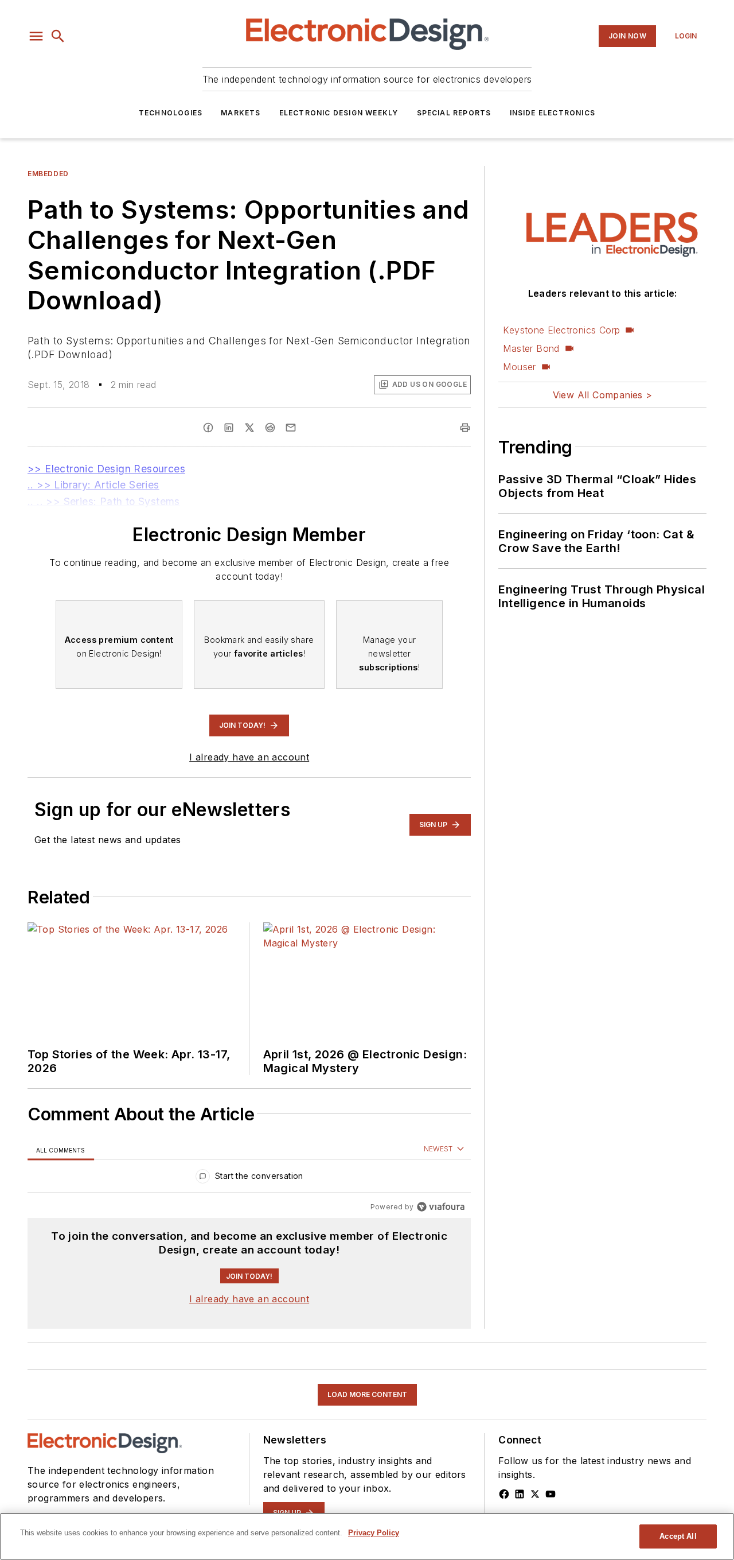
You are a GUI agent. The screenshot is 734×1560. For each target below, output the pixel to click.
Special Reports (454, 112)
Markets (240, 112)
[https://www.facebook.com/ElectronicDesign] (504, 1494)
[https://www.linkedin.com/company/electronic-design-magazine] (519, 1494)
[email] (290, 427)
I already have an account (249, 757)
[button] (36, 36)
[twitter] (249, 427)
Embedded (48, 173)
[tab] (61, 1149)
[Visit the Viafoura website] (440, 1207)
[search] (58, 36)
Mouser (519, 366)
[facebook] (208, 427)
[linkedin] (229, 427)
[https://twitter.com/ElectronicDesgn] (535, 1494)
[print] (465, 427)
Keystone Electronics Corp (561, 330)
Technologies (170, 112)
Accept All (677, 1536)
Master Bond (531, 348)
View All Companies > (603, 395)
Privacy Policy (373, 1532)
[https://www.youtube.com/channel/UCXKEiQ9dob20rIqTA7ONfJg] (550, 1494)
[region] (249, 1178)
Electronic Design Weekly (339, 112)
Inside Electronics (553, 112)
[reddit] (270, 427)
